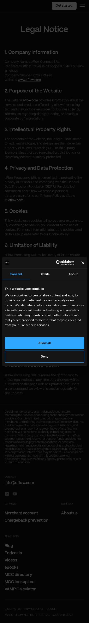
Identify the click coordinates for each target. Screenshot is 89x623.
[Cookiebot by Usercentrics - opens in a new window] (56, 262)
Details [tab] (45, 274)
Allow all (44, 343)
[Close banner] (82, 262)
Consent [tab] (16, 274)
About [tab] (73, 274)
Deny (44, 356)
